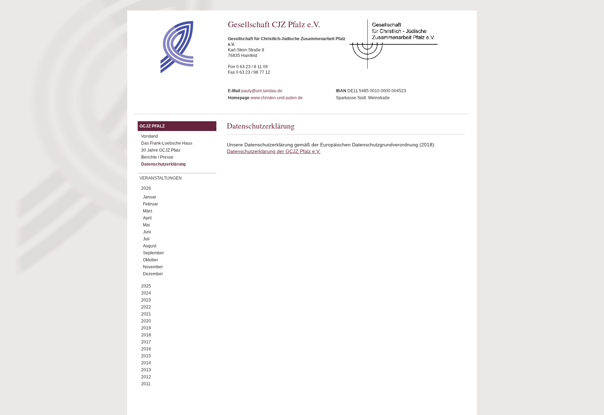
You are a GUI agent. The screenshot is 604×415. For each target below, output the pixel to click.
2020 (146, 321)
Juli (146, 238)
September (153, 252)
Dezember (153, 273)
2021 (146, 314)
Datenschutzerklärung (163, 164)
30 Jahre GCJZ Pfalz (160, 150)
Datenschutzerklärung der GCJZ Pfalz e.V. (274, 151)
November (153, 266)
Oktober (150, 259)
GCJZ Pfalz (152, 126)
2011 (146, 383)
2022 (146, 307)
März (147, 211)
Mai (146, 225)
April (147, 218)
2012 (146, 376)
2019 (146, 328)
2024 (146, 293)
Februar (150, 204)
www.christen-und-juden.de (277, 97)
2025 (146, 286)
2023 (146, 300)
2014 (146, 363)
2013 (146, 369)
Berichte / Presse (157, 157)
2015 (146, 356)
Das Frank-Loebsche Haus (166, 143)
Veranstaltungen (160, 178)
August (149, 245)
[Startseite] (164, 71)
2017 (146, 342)
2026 (146, 188)
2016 (146, 349)
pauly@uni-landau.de (261, 90)
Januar (149, 197)
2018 (146, 335)
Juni (147, 232)
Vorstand (149, 136)
